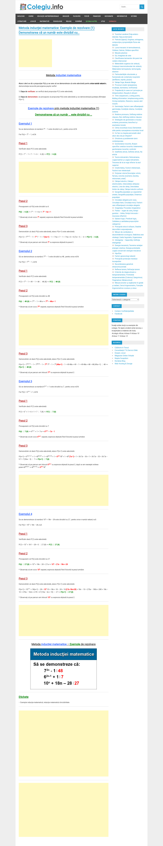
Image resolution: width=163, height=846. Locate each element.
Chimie (30, 16)
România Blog (120, 361)
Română (78, 21)
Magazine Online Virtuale (124, 356)
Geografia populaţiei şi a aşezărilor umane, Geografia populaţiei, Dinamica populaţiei (127, 194)
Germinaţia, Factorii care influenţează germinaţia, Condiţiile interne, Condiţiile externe (127, 109)
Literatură (22, 21)
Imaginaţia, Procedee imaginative (127, 208)
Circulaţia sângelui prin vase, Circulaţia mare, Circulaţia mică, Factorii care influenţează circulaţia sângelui (127, 202)
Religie (68, 21)
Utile (103, 21)
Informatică (122, 16)
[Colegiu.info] (42, 10)
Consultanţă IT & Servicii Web (126, 350)
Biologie (21, 16)
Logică (33, 21)
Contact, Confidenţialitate (124, 311)
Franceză (97, 16)
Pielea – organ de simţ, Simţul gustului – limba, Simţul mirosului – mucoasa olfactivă (125, 213)
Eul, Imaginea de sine (123, 56)
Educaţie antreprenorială (48, 16)
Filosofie (76, 16)
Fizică (86, 16)
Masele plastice (121, 53)
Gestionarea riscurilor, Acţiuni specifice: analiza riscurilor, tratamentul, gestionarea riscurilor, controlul (127, 146)
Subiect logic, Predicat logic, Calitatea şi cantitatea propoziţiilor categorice (125, 221)
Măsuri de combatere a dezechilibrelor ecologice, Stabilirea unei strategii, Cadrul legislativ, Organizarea (128, 234)
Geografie (109, 16)
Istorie (134, 16)
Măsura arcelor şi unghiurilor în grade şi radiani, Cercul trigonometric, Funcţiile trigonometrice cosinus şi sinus (127, 285)
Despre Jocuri (120, 353)
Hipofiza (118, 253)
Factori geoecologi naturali (125, 256)
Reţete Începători (121, 358)
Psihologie (57, 21)
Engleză (66, 16)
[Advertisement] (35, 53)
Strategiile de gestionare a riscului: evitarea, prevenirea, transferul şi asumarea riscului (127, 122)
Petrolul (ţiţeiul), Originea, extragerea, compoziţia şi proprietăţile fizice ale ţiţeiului (127, 42)
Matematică (44, 21)
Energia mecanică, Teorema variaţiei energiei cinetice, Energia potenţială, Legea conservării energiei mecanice (127, 248)
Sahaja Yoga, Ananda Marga (125, 82)
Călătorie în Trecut (122, 348)
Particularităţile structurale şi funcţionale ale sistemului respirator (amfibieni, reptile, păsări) (126, 77)
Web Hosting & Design (123, 364)
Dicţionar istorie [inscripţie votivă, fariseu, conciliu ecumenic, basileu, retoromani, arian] (126, 176)
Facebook (118, 314)
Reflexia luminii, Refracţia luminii (127, 269)
